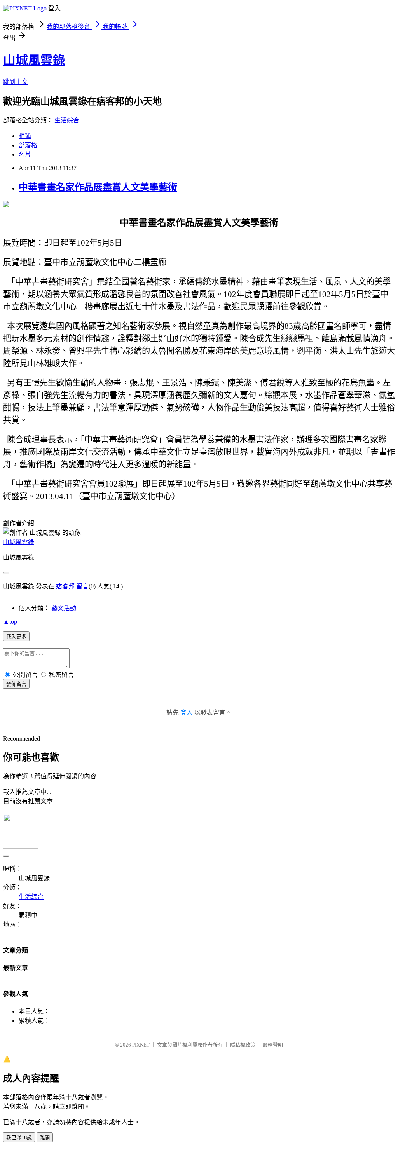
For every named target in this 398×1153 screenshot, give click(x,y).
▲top (10, 621)
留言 (82, 586)
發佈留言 (16, 684)
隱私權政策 (242, 1045)
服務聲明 (273, 1045)
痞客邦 (65, 586)
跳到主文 (15, 81)
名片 (25, 154)
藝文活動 (63, 608)
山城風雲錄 (34, 60)
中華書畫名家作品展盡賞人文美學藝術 (98, 187)
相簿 (25, 136)
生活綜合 (66, 120)
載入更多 (16, 637)
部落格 (28, 145)
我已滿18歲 (19, 1138)
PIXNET (141, 1045)
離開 (45, 1138)
